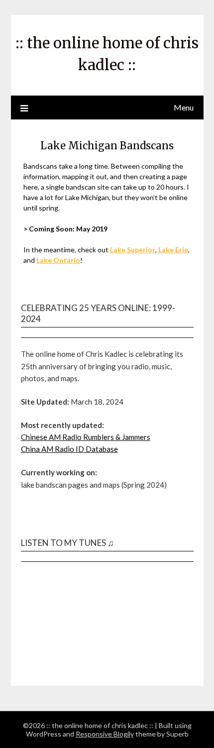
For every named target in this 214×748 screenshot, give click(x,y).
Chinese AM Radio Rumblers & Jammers (85, 436)
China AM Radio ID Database (69, 448)
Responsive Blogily (105, 734)
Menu (184, 107)
